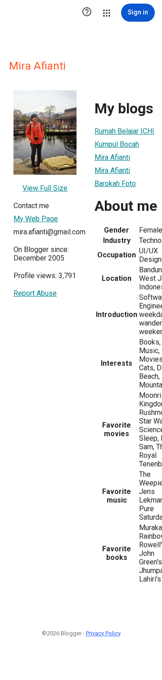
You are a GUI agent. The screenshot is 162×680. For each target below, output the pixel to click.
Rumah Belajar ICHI (124, 131)
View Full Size (45, 188)
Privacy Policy (103, 633)
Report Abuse (35, 293)
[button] (87, 12)
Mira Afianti (112, 157)
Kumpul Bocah (116, 144)
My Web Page (36, 218)
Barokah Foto (115, 183)
